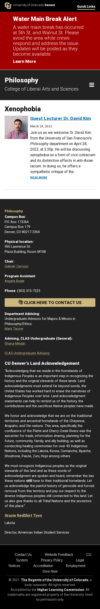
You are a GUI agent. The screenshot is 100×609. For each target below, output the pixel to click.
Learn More (24, 61)
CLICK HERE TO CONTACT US (52, 302)
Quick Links (86, 6)
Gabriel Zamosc (17, 266)
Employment (75, 566)
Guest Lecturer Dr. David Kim (60, 118)
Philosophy (14, 211)
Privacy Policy (52, 560)
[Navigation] (91, 85)
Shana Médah (15, 344)
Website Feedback (59, 554)
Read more (38, 177)
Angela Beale (14, 281)
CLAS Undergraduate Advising (27, 353)
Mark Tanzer (14, 329)
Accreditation (43, 566)
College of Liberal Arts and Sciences (42, 89)
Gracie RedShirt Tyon (23, 515)
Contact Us (23, 554)
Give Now (50, 571)
